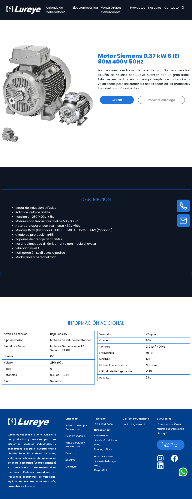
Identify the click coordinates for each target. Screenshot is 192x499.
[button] (161, 100)
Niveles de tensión (16, 334)
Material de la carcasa (113, 365)
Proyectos (137, 7)
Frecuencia (106, 353)
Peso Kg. (104, 377)
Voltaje (8, 362)
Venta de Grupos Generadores (75, 444)
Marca (8, 381)
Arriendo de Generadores (55, 9)
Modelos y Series (15, 346)
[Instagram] (160, 458)
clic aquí (162, 433)
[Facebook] (174, 458)
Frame (103, 340)
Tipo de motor (13, 340)
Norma (8, 356)
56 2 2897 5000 (104, 424)
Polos (7, 369)
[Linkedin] (160, 465)
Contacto (171, 7)
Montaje (104, 359)
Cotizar (117, 100)
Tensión (104, 347)
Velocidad (105, 334)
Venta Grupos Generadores (111, 9)
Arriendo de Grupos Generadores (76, 427)
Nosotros (154, 7)
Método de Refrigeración (115, 371)
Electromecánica (85, 7)
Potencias (10, 375)
